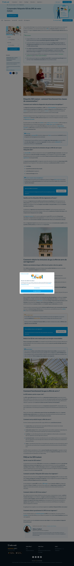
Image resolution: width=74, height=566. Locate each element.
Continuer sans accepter (25, 273)
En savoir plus (37, 287)
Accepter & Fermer (37, 291)
